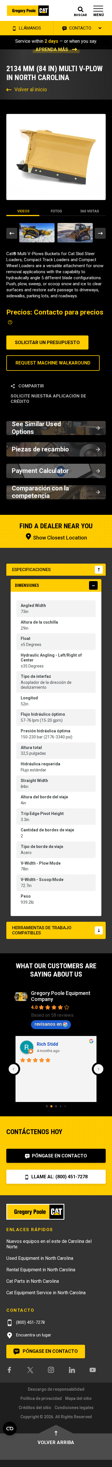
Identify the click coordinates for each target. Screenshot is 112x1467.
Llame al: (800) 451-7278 (59, 1176)
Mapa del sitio (78, 1398)
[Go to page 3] (60, 1106)
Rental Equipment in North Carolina (40, 1269)
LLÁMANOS (29, 28)
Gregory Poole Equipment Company (60, 996)
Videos (23, 211)
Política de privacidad (41, 1398)
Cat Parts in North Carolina (32, 1281)
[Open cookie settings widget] (10, 1428)
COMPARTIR (30, 386)
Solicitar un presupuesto (47, 342)
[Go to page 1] (51, 1106)
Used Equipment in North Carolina (39, 1258)
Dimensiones (27, 585)
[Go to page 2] (56, 1106)
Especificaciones (31, 569)
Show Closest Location (59, 538)
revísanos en (48, 1024)
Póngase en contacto (59, 1156)
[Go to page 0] (47, 1106)
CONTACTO (79, 28)
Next (100, 233)
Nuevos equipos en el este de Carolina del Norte (49, 1244)
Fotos (56, 211)
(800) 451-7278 (30, 1322)
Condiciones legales (74, 1407)
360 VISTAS (89, 211)
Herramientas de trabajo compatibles (42, 930)
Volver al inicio (30, 89)
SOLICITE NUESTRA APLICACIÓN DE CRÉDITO (48, 398)
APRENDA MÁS (52, 49)
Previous (11, 233)
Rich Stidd (47, 1044)
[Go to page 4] (65, 1106)
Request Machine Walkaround (53, 363)
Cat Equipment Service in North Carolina (46, 1292)
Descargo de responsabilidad (56, 1389)
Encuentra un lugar (33, 1335)
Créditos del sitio (35, 1407)
